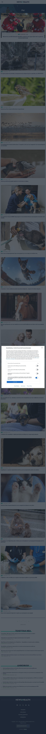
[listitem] (23, 363)
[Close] (42, 348)
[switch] (36, 366)
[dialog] (23, 367)
